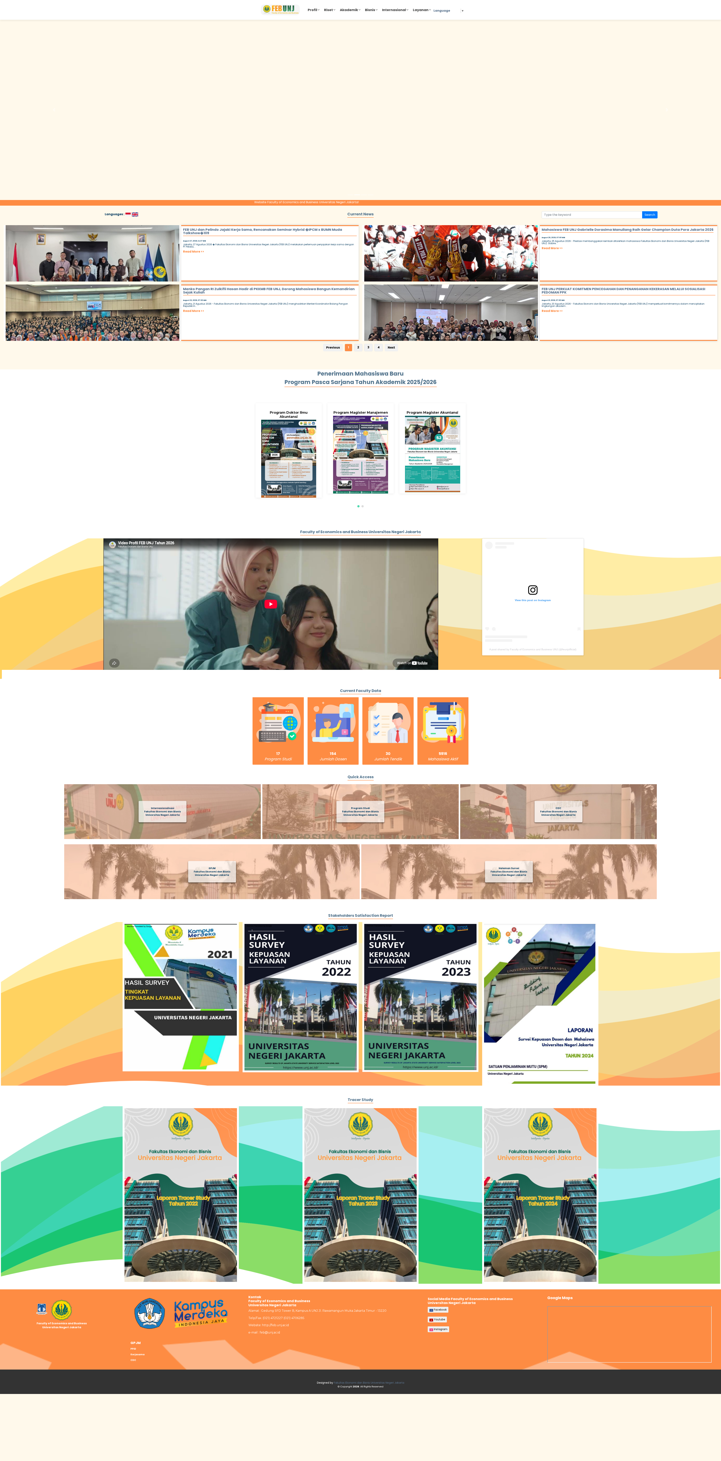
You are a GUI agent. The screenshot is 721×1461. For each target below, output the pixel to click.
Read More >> (193, 251)
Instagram (440, 1329)
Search (650, 215)
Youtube (439, 1319)
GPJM (135, 1342)
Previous (333, 347)
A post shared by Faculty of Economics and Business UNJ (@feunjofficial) (532, 649)
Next (391, 347)
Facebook (440, 1310)
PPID (133, 1348)
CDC (133, 1360)
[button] (54, 110)
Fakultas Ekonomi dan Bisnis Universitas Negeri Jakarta (369, 1383)
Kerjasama (137, 1354)
